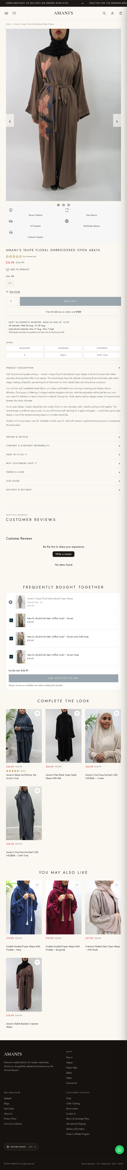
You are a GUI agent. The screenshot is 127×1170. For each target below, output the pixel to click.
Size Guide (15, 291)
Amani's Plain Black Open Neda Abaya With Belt (61, 776)
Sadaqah (8, 1098)
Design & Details (63, 437)
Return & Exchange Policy (77, 1118)
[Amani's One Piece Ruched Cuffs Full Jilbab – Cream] (103, 736)
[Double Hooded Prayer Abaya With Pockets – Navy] (24, 907)
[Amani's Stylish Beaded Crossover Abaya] (24, 985)
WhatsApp (24, 348)
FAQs (68, 1098)
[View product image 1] (58, 205)
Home (8, 24)
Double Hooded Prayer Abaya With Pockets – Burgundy (63, 948)
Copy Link (102, 355)
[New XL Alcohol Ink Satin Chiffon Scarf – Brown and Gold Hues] (20, 638)
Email (63, 355)
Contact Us (71, 1113)
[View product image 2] (64, 205)
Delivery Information (75, 1129)
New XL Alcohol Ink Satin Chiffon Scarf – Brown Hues (53, 654)
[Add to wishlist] (37, 713)
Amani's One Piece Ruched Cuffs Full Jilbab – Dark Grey (22, 854)
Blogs (6, 1103)
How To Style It (63, 454)
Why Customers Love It (63, 463)
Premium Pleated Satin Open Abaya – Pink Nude (102, 948)
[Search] (104, 13)
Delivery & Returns (63, 490)
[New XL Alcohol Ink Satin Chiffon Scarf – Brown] (20, 620)
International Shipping (76, 1123)
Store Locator (72, 1108)
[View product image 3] (69, 205)
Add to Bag (63, 760)
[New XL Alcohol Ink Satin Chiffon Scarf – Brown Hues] (20, 656)
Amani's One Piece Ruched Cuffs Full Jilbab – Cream (101, 776)
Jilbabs (69, 1072)
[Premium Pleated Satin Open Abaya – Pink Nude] (103, 907)
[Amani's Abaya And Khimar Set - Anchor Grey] (24, 736)
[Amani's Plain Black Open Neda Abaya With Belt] (63, 736)
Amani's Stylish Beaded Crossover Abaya (22, 1025)
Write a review (63, 554)
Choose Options (24, 760)
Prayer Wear (71, 1067)
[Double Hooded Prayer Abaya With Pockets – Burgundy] (63, 907)
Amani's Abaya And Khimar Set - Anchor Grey (21, 776)
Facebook (63, 348)
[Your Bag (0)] (120, 13)
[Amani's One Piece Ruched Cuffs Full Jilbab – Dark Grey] (24, 813)
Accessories (71, 1083)
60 (9, 282)
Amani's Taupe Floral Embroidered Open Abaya (50, 598)
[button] (14, 256)
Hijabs (69, 1078)
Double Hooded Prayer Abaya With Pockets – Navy (23, 948)
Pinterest (102, 348)
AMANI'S (63, 13)
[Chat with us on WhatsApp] (119, 1149)
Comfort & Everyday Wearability (63, 446)
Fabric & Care (63, 472)
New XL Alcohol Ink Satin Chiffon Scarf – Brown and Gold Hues (57, 636)
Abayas (69, 1062)
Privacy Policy (10, 1118)
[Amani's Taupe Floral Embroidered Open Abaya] (20, 602)
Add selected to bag (63, 678)
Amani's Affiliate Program (78, 1134)
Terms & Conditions (13, 1123)
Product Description (63, 368)
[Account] (112, 13)
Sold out (70, 301)
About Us (8, 1113)
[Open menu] (6, 13)
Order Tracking (73, 1103)
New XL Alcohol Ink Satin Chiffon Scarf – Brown (50, 618)
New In (69, 1057)
